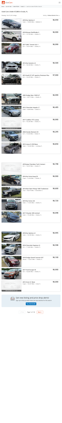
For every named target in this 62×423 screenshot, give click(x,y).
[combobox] (53, 15)
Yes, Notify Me (31, 304)
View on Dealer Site (10, 28)
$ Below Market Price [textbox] (52, 15)
